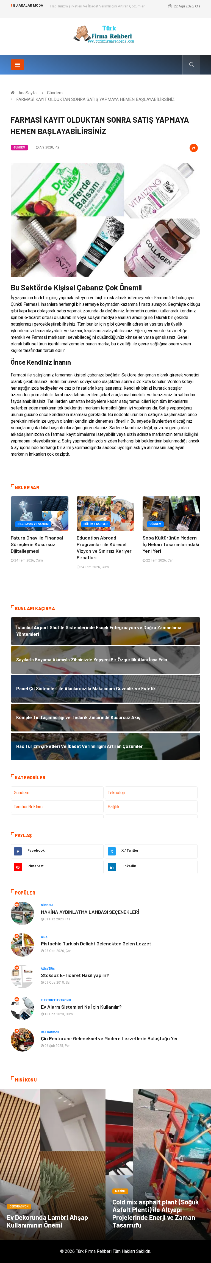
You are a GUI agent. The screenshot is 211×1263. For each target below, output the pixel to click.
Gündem (55, 92)
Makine (120, 1191)
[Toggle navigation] (17, 64)
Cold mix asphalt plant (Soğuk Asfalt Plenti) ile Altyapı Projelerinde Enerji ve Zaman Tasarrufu (155, 1213)
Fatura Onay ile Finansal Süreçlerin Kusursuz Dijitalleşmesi (37, 544)
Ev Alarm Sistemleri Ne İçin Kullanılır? (81, 1007)
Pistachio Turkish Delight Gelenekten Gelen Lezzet (96, 943)
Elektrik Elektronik (56, 1000)
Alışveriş (48, 968)
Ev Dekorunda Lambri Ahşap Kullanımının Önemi (47, 1221)
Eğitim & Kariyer (96, 523)
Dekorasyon (19, 1206)
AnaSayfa (27, 92)
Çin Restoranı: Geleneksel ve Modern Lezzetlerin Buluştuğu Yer (109, 1038)
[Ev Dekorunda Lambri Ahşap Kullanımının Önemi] (53, 1164)
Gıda (44, 937)
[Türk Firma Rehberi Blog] (105, 36)
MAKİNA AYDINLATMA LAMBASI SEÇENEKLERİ (90, 912)
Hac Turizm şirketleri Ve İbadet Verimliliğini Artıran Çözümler (97, 6)
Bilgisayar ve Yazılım (33, 523)
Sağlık (114, 806)
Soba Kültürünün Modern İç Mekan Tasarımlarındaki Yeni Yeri (171, 544)
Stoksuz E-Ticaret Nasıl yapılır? (75, 975)
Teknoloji (116, 792)
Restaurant (50, 1031)
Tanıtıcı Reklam (28, 806)
